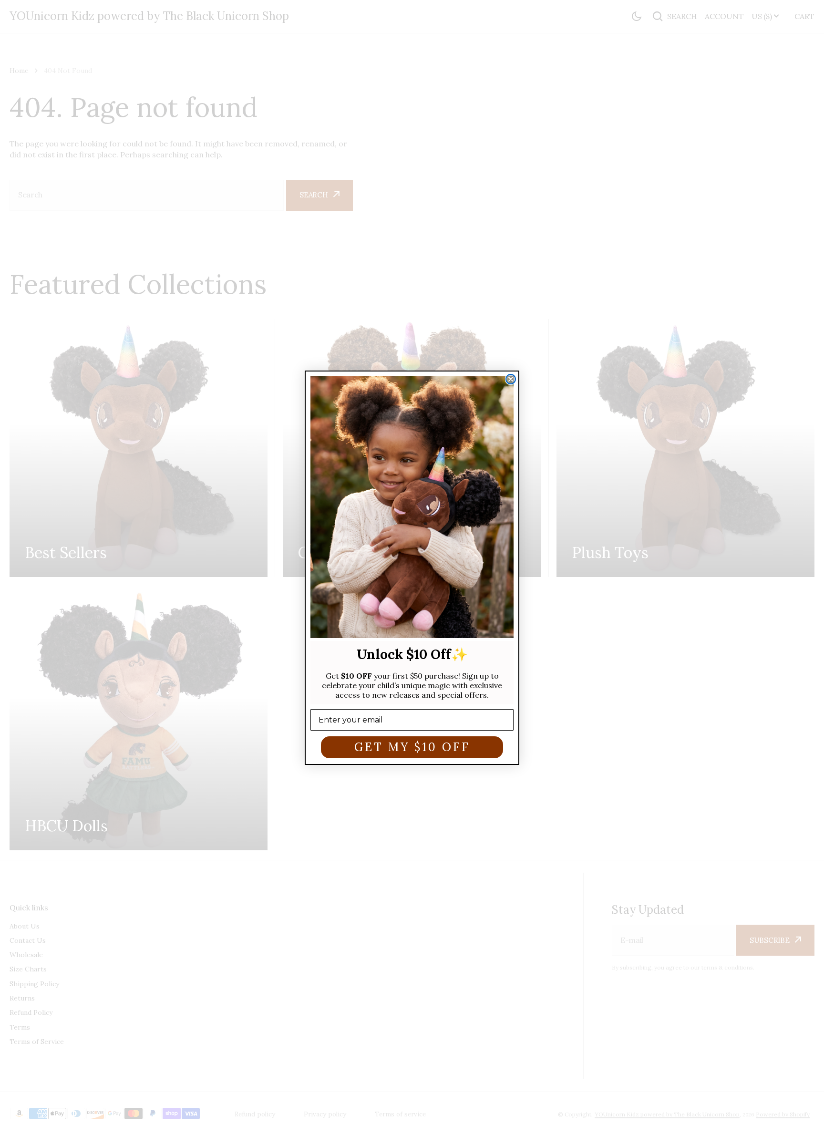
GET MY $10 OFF (412, 746)
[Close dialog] (510, 379)
